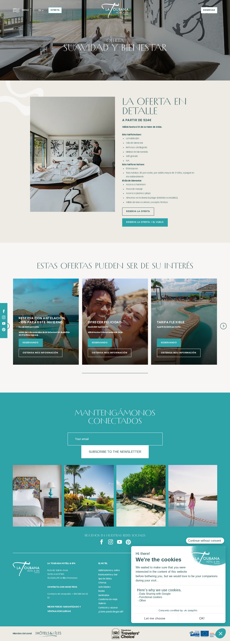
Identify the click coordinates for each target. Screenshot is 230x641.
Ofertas (102, 582)
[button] (41, 10)
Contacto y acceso (108, 607)
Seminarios (103, 595)
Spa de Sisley (105, 578)
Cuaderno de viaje (107, 599)
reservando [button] (31, 342)
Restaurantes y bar (108, 574)
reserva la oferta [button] (138, 211)
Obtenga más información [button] (40, 352)
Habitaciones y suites (109, 570)
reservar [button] (209, 10)
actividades (104, 586)
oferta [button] (55, 10)
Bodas (101, 591)
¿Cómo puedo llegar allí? (111, 611)
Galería (102, 603)
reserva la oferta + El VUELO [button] (145, 222)
